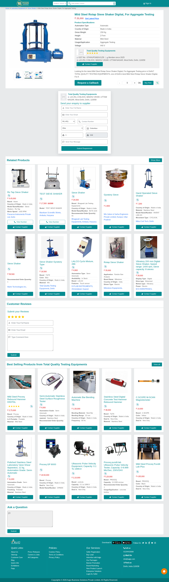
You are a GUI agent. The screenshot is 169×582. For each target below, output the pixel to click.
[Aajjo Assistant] (164, 571)
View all (157, 364)
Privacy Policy (54, 557)
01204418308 (128, 552)
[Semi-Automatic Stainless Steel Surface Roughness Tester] (52, 382)
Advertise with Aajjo (93, 557)
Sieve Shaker (32, 8)
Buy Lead (89, 555)
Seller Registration (93, 552)
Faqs (13, 568)
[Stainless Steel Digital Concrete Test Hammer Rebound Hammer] (116, 382)
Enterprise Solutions (93, 571)
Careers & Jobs (34, 555)
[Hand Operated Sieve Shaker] (149, 178)
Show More (155, 160)
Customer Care (17, 557)
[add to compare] (157, 83)
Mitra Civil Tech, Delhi (145, 221)
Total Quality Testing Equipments (101, 51)
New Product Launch (94, 568)
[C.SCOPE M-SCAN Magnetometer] (149, 382)
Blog (12, 560)
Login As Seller (91, 574)
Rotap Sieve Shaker (114, 262)
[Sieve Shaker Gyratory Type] (52, 247)
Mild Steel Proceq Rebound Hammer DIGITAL (16, 399)
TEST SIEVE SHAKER (51, 194)
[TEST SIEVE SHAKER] (52, 178)
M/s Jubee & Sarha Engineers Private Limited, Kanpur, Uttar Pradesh (116, 217)
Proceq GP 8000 (48, 464)
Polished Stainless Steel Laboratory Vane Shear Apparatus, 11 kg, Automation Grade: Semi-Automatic (19, 467)
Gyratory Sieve (111, 195)
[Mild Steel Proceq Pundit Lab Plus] (149, 448)
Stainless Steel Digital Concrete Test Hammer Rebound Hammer (115, 399)
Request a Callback (88, 83)
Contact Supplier (21, 227)
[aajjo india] (22, 3)
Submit (13, 355)
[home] (15, 542)
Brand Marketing (92, 566)
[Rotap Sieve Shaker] (116, 247)
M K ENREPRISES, (144, 289)
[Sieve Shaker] (84, 178)
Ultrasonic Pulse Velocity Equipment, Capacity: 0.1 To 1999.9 (84, 466)
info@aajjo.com (129, 559)
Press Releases (34, 552)
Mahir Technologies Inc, (17, 287)
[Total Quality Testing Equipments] (81, 52)
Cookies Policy (54, 552)
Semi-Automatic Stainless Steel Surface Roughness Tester (52, 398)
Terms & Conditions (56, 555)
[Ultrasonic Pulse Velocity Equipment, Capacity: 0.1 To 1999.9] (84, 448)
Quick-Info (15, 563)
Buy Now (148, 83)
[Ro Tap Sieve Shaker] (20, 178)
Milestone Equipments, (113, 288)
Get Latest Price (92, 18)
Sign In (148, 3)
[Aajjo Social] (143, 543)
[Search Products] (68, 3)
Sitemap (14, 555)
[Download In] (116, 542)
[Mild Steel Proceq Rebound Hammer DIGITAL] (20, 382)
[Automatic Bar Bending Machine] (84, 382)
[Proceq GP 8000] (52, 448)
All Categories (33, 557)
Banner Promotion (93, 563)
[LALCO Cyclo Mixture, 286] (84, 247)
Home (7, 8)
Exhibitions (15, 566)
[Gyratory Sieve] (116, 178)
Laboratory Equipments (18, 8)
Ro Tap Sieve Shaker (17, 192)
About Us (14, 552)
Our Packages (91, 560)
